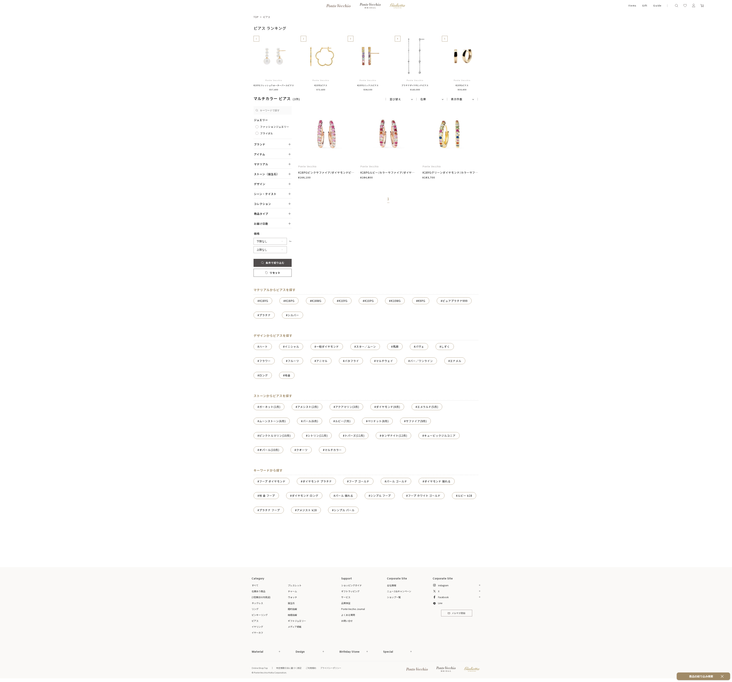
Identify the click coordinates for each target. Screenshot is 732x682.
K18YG (263, 301)
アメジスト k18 (307, 510)
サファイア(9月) (416, 421)
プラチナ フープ (269, 510)
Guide (657, 5)
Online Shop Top (260, 667)
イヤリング (257, 626)
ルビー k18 (465, 495)
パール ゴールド (396, 481)
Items (632, 5)
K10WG (396, 301)
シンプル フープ (380, 495)
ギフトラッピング (350, 591)
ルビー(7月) (343, 421)
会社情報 (391, 585)
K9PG (421, 301)
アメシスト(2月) (307, 407)
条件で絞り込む (275, 263)
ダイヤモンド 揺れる (437, 481)
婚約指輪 (292, 609)
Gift (645, 5)
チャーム (292, 591)
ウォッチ (292, 597)
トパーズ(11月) (354, 435)
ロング (263, 375)
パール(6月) (310, 421)
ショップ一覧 (394, 597)
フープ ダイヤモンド (272, 481)
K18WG (316, 301)
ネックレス (257, 603)
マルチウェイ (384, 361)
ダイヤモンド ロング (305, 495)
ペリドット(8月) (378, 421)
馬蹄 (396, 346)
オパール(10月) (269, 450)
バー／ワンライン (421, 361)
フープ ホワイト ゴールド (424, 495)
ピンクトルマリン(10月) (275, 435)
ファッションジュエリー (274, 126)
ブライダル (266, 133)
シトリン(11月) (318, 435)
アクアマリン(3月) (347, 407)
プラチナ (265, 315)
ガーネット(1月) (269, 407)
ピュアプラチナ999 (455, 301)
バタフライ (352, 361)
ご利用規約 (311, 667)
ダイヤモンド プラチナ (317, 481)
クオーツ (302, 450)
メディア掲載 (294, 626)
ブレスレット (295, 585)
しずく (445, 346)
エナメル (456, 361)
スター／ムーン (366, 346)
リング (255, 609)
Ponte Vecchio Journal (353, 609)
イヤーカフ (257, 632)
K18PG (290, 301)
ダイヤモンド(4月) (388, 407)
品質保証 (345, 603)
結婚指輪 (292, 614)
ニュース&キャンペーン (399, 591)
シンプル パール (344, 510)
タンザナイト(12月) (394, 435)
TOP (256, 16)
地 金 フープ (267, 495)
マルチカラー (333, 450)
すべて (255, 585)
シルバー (293, 315)
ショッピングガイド (351, 585)
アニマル (322, 361)
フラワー (265, 361)
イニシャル (292, 346)
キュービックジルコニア (440, 435)
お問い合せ (347, 620)
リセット (275, 272)
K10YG (343, 301)
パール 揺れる (344, 495)
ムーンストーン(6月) (272, 421)
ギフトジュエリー (297, 620)
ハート (263, 346)
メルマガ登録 (458, 613)
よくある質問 (348, 614)
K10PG (369, 301)
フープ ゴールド (359, 481)
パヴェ (420, 346)
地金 (288, 375)
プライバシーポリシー (330, 667)
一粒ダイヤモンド (327, 346)
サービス (345, 597)
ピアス (266, 16)
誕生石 (291, 603)
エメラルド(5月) (427, 407)
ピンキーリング (260, 614)
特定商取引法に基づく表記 (288, 667)
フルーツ (293, 361)
